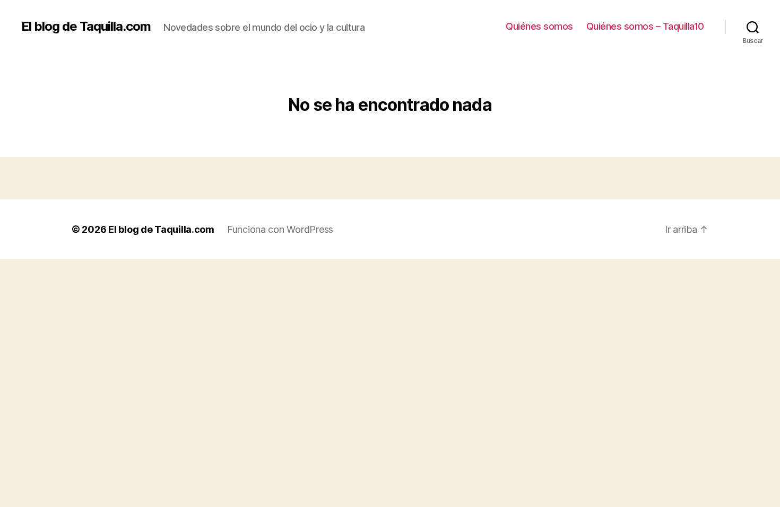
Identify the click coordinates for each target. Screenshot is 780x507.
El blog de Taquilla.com (86, 26)
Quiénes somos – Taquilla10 (645, 26)
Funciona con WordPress (280, 229)
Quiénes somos (539, 26)
